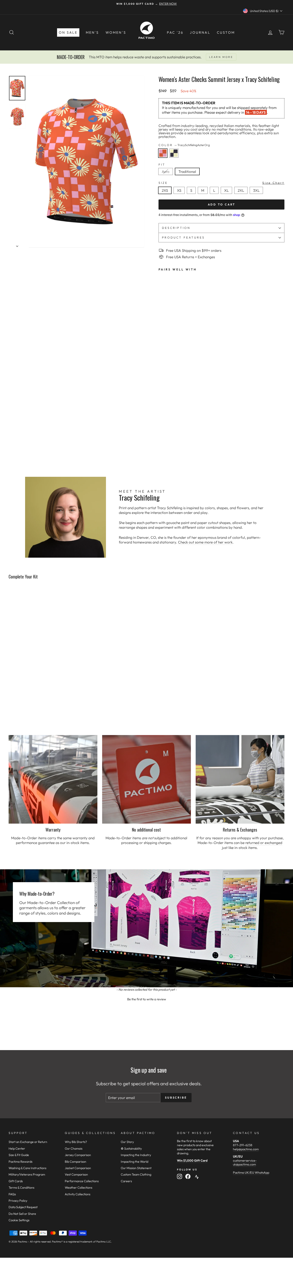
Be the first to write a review (146, 999)
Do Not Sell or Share (22, 1214)
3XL (256, 190)
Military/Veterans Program (27, 1174)
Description (176, 228)
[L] (215, 195)
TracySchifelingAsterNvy (174, 153)
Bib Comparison (75, 1162)
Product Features (183, 237)
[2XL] (242, 195)
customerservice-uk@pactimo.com (245, 1163)
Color (184, 145)
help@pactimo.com (246, 1149)
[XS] (180, 195)
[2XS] (166, 195)
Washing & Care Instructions (27, 1168)
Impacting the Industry (136, 1155)
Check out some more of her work (205, 542)
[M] (204, 195)
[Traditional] (188, 176)
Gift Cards (16, 1181)
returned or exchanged (263, 842)
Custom (226, 32)
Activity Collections (77, 1194)
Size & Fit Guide (19, 1155)
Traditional (187, 171)
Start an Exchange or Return (28, 1142)
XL (226, 190)
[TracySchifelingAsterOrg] (164, 158)
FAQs (12, 1194)
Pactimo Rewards (20, 1162)
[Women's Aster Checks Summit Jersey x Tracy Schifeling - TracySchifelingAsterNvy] (167, 442)
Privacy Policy (18, 1201)
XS (179, 190)
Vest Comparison (76, 1174)
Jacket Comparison (78, 1168)
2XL (241, 190)
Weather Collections (78, 1188)
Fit (162, 164)
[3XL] (257, 195)
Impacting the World (134, 1162)
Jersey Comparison (78, 1155)
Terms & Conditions (21, 1188)
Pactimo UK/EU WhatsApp (251, 1172)
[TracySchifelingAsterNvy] (175, 158)
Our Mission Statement (136, 1168)
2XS (165, 190)
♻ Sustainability (131, 1148)
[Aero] (167, 176)
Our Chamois (73, 1148)
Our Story (127, 1142)
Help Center (17, 1148)
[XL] (227, 195)
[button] (146, 998)
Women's (116, 32)
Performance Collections (82, 1181)
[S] (192, 195)
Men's (92, 32)
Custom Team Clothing (136, 1174)
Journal (200, 32)
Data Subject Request (23, 1207)
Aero (165, 171)
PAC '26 (175, 32)
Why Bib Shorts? (76, 1142)
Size (221, 183)
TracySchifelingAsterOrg (163, 153)
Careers (126, 1181)
